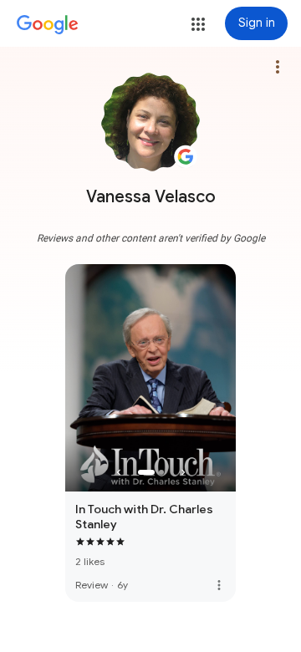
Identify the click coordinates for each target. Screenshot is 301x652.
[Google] (48, 25)
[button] (198, 24)
